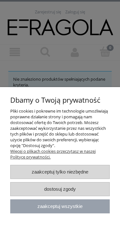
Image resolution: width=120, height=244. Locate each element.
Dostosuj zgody (60, 189)
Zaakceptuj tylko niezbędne (60, 171)
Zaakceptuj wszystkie (60, 206)
